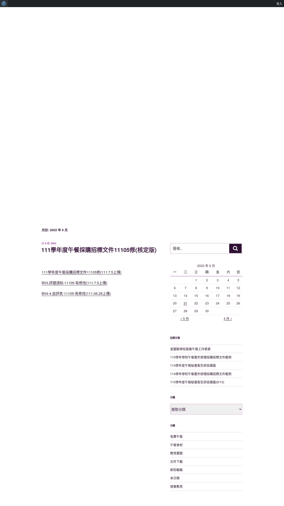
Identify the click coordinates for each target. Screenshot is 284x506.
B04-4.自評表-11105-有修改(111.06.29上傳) (76, 293)
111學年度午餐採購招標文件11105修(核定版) (99, 250)
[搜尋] (235, 248)
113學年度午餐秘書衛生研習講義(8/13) (197, 382)
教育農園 (176, 453)
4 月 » (228, 318)
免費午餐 (176, 436)
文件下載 (176, 461)
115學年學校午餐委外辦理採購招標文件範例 (200, 357)
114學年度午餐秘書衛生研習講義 (193, 365)
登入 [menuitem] (279, 3)
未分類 (174, 478)
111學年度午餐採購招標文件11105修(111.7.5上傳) (81, 272)
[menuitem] (4, 3)
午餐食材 (176, 445)
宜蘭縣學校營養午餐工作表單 (190, 349)
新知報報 (176, 469)
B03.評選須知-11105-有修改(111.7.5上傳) (74, 282)
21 (185, 303)
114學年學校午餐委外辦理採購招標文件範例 (200, 373)
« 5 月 (184, 318)
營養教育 (176, 486)
